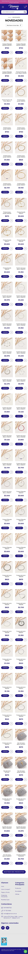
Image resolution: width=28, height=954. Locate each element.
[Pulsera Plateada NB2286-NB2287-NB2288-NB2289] (11, 80)
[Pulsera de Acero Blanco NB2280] (11, 332)
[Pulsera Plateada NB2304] (11, 528)
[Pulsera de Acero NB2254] (11, 667)
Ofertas (17, 894)
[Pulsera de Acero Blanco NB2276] (25, 276)
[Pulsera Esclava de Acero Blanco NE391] (25, 80)
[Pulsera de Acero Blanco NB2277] (11, 304)
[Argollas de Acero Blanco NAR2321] (11, 835)
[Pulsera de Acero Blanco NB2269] (11, 472)
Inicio (9, 17)
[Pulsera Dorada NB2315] (25, 220)
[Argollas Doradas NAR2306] (25, 863)
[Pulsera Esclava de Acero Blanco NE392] (11, 108)
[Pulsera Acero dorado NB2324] (25, 164)
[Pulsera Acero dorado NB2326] (11, 192)
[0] (25, 7)
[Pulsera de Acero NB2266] (11, 639)
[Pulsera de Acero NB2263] (25, 584)
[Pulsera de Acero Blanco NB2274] (25, 416)
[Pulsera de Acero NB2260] (11, 751)
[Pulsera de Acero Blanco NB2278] (25, 304)
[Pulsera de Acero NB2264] (11, 611)
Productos (18, 888)
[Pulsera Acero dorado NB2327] (25, 192)
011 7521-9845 (7, 910)
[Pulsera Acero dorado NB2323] (11, 164)
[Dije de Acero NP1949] (11, 779)
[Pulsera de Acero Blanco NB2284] (25, 360)
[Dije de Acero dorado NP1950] (25, 779)
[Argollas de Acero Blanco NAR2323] (25, 835)
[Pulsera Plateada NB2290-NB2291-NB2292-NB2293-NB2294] (25, 52)
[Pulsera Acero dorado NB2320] (25, 108)
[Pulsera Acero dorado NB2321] (11, 136)
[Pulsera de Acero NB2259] (25, 723)
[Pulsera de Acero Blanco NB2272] (25, 388)
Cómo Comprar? (5, 889)
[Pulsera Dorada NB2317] (11, 248)
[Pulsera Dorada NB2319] (11, 276)
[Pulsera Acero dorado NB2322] (25, 136)
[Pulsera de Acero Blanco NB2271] (11, 500)
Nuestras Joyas (5, 899)
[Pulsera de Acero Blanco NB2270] (25, 472)
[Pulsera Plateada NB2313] (25, 556)
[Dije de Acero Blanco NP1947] (25, 751)
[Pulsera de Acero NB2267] (25, 639)
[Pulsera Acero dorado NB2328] (11, 220)
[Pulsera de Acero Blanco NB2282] (25, 332)
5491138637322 (8, 907)
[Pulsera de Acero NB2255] (11, 695)
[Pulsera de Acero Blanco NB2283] (11, 360)
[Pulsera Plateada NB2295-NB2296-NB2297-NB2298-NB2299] (11, 52)
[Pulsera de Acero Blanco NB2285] (11, 388)
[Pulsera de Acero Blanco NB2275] (11, 444)
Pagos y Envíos (5, 892)
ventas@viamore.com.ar (10, 913)
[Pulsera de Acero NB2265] (25, 611)
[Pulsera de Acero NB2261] (11, 584)
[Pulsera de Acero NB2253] (25, 667)
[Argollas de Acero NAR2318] (11, 807)
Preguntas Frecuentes (4, 896)
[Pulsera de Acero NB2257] (25, 695)
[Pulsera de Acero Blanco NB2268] (25, 444)
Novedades (18, 891)
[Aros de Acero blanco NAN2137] (11, 863)
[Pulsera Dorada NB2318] (25, 248)
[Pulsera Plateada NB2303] (25, 500)
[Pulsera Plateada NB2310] (11, 556)
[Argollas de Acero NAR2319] (25, 807)
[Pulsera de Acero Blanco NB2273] (11, 416)
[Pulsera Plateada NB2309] (25, 528)
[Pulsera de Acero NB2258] (11, 723)
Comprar (5, 52)
